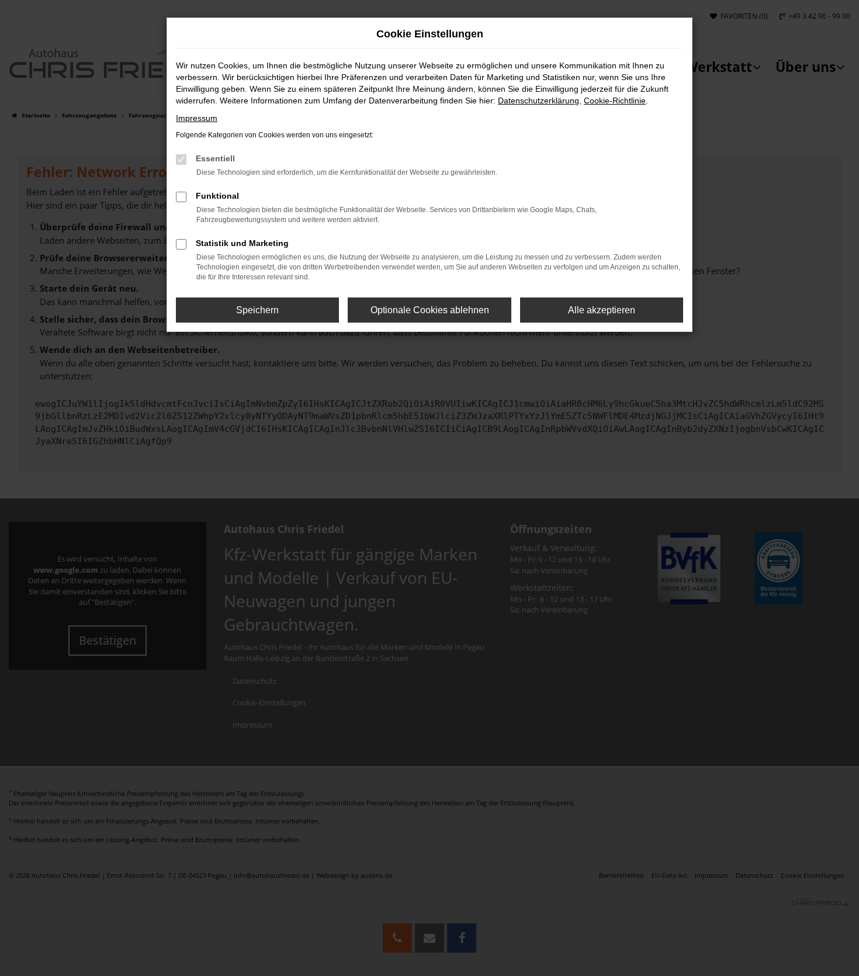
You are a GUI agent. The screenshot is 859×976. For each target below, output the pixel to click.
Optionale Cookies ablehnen (429, 310)
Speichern (257, 310)
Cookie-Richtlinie (615, 100)
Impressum (196, 118)
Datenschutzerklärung (538, 100)
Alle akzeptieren (601, 310)
